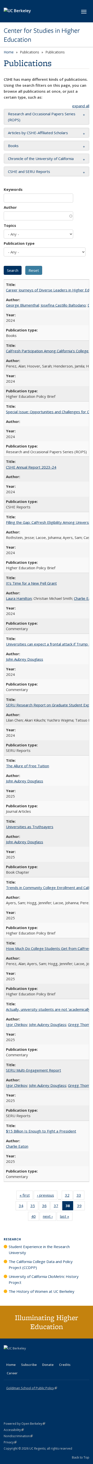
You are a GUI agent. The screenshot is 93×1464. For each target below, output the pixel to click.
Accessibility (14, 1430)
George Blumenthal (22, 305)
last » (66, 1217)
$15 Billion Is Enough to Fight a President (41, 1131)
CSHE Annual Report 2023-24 (31, 467)
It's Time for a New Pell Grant (31, 583)
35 (34, 1206)
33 (80, 1196)
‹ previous (47, 1196)
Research (12, 1239)
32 (69, 1196)
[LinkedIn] (18, 1356)
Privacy (10, 1442)
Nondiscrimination (18, 1436)
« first (26, 1196)
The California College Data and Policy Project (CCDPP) (41, 1264)
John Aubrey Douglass (24, 659)
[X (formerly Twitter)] (8, 1356)
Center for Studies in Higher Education (42, 35)
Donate (48, 1364)
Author (10, 207)
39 (81, 1206)
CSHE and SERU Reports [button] (29, 171)
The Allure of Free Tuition (27, 765)
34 (23, 1206)
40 (35, 1217)
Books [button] (13, 145)
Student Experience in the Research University (39, 1249)
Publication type (19, 243)
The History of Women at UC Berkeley (41, 1291)
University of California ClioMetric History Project (44, 1279)
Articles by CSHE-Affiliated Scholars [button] (38, 132)
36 (46, 1206)
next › (49, 1217)
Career (12, 1373)
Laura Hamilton (19, 598)
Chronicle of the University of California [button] (41, 158)
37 (58, 1206)
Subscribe (29, 1364)
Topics (10, 225)
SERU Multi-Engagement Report (33, 1070)
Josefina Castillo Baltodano (63, 305)
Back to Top (80, 1457)
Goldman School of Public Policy (31, 1388)
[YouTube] (28, 1356)
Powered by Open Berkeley (24, 1424)
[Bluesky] (47, 1356)
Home (9, 52)
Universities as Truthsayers (29, 826)
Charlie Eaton (17, 1146)
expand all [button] (80, 105)
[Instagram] (37, 1356)
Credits (64, 1364)
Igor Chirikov (16, 1024)
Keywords (13, 189)
